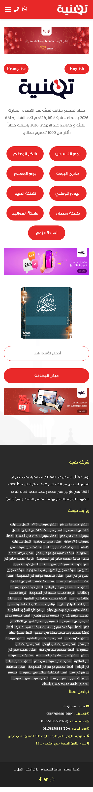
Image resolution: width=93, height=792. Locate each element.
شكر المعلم (25, 154)
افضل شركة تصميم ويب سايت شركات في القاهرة (48, 627)
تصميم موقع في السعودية (30, 678)
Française (16, 68)
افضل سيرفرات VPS (44, 524)
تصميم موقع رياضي (45, 615)
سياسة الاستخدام (51, 769)
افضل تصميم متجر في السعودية (57, 655)
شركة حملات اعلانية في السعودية (52, 592)
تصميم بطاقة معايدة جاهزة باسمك (65, 684)
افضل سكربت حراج (76, 638)
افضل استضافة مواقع (74, 524)
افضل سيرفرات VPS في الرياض (41, 530)
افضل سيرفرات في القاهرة (44, 638)
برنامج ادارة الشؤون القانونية (25, 610)
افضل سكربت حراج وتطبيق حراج (67, 610)
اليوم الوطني (67, 193)
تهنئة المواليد (25, 213)
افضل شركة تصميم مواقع (61, 547)
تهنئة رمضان (68, 213)
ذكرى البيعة (67, 174)
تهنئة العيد (25, 193)
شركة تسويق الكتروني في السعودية (50, 570)
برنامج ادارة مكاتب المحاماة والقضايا (31, 604)
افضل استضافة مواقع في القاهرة (32, 581)
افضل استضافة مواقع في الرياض (66, 587)
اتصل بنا (18, 769)
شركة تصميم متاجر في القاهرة (60, 564)
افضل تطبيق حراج (20, 632)
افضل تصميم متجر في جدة (56, 649)
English (77, 68)
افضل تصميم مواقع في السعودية (50, 666)
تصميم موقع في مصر (64, 678)
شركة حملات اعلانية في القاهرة (45, 598)
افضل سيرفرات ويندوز (48, 541)
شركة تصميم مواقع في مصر (55, 553)
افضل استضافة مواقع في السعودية (39, 575)
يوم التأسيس (67, 154)
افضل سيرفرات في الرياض (59, 644)
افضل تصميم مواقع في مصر (52, 661)
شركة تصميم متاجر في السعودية (58, 558)
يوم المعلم (25, 174)
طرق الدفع (32, 769)
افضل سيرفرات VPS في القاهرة (36, 536)
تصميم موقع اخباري (74, 615)
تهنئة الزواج (46, 233)
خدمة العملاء (72, 769)
